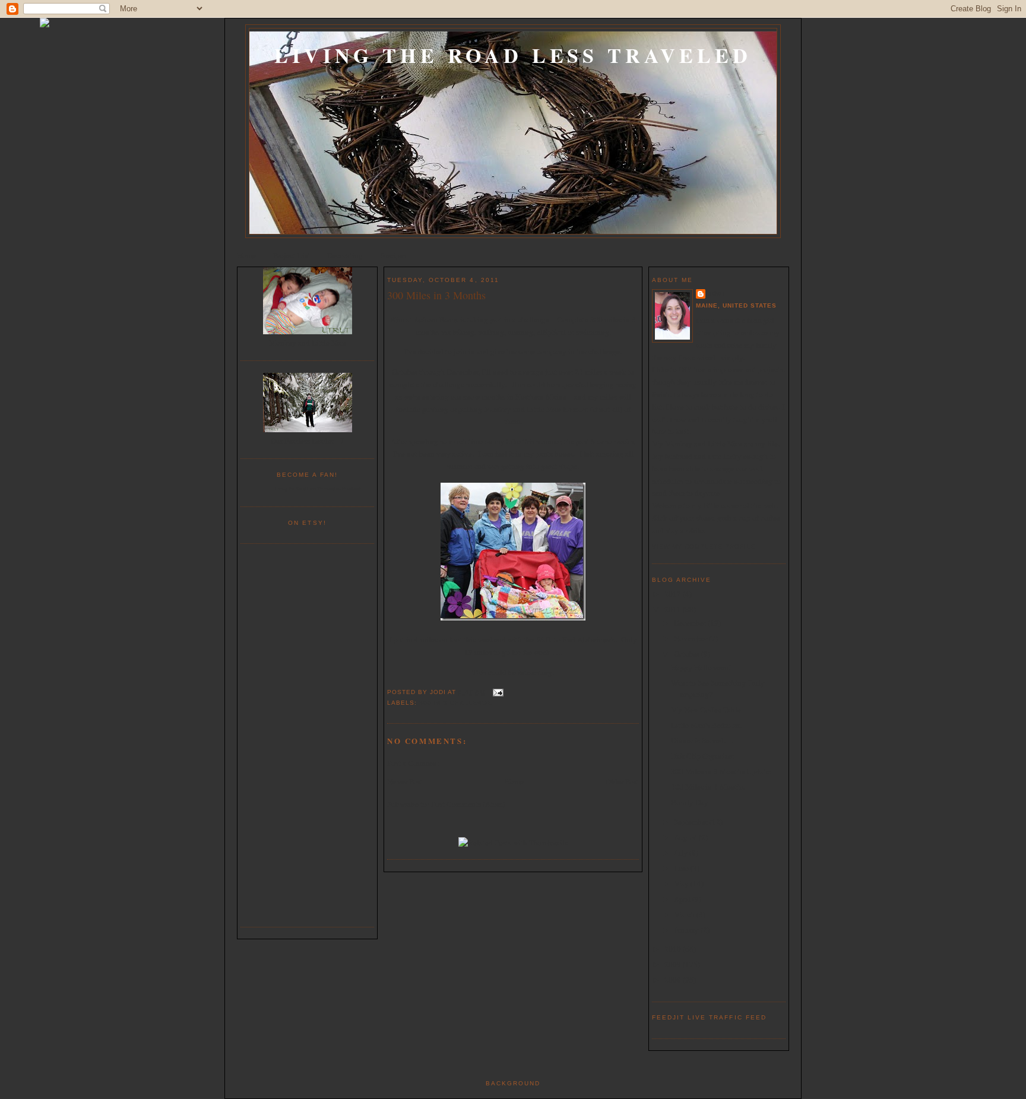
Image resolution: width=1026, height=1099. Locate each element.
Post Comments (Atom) (468, 804)
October (687, 653)
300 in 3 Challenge (455, 702)
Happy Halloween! (701, 667)
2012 (673, 593)
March (685, 914)
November (691, 638)
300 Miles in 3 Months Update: (721, 771)
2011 (673, 609)
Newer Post (405, 781)
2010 (673, 948)
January (687, 929)
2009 (673, 964)
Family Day (689, 802)
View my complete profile (703, 546)
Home (246, 255)
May (682, 883)
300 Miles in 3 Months (436, 295)
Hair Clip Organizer (702, 755)
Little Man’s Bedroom (706, 725)
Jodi (716, 293)
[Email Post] (496, 692)
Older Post (622, 781)
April (683, 899)
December (691, 622)
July (681, 852)
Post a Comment (413, 763)
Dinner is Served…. (702, 740)
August (686, 837)
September (692, 821)
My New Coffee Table (706, 709)
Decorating (345, 255)
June (682, 868)
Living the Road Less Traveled (512, 55)
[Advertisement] (307, 734)
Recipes (393, 255)
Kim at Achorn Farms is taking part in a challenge (470, 319)
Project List (291, 255)
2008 (673, 979)
